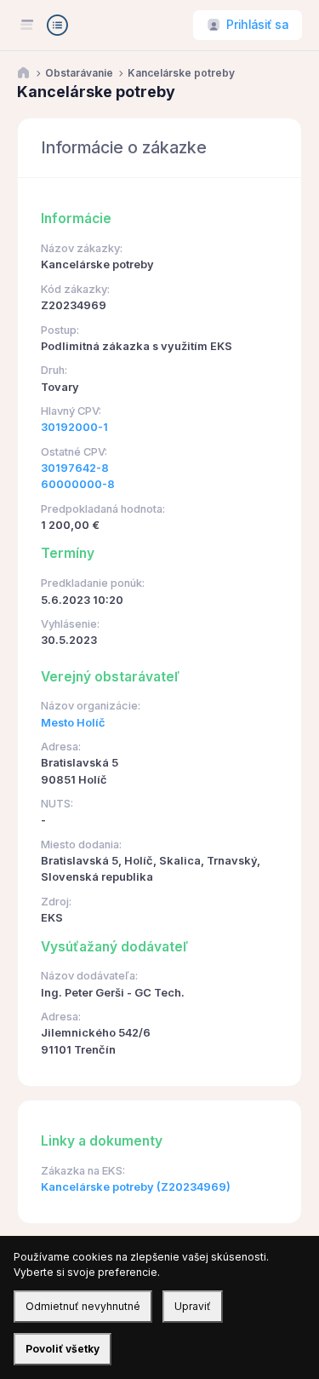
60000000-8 (78, 484)
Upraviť (192, 1306)
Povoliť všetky (63, 1348)
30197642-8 (75, 468)
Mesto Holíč (73, 722)
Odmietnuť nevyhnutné (83, 1306)
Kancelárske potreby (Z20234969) (136, 1187)
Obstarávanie (79, 73)
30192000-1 (74, 427)
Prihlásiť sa (257, 25)
